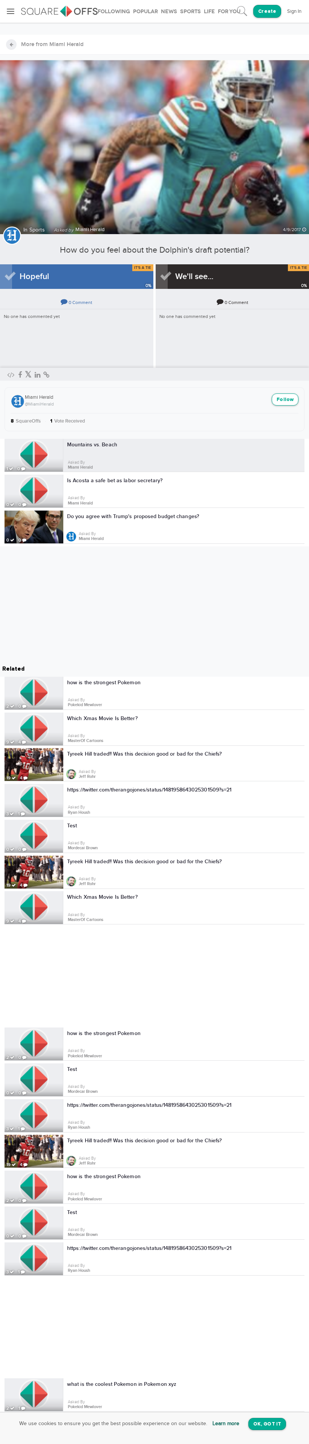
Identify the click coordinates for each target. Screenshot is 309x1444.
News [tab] (169, 11)
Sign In (294, 11)
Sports (37, 230)
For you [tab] (229, 11)
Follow (285, 399)
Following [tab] (114, 11)
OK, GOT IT (267, 1424)
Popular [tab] (145, 11)
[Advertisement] (154, 977)
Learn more (226, 1424)
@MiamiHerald (39, 404)
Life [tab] (209, 11)
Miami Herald (39, 397)
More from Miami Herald (52, 44)
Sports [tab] (190, 11)
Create (267, 11)
